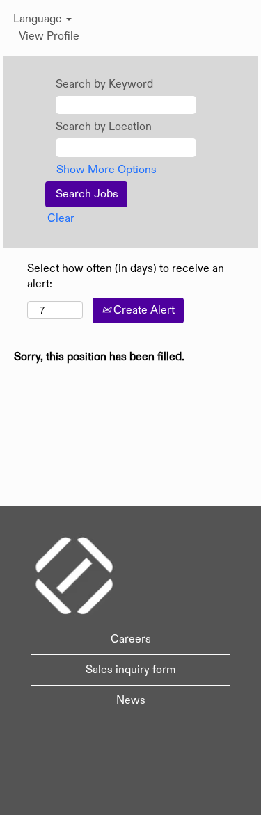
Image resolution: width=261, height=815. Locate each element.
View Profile (49, 36)
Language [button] (39, 19)
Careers (131, 639)
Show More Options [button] (106, 170)
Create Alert (143, 310)
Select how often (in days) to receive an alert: (125, 276)
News (130, 700)
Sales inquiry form (130, 670)
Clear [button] (60, 218)
